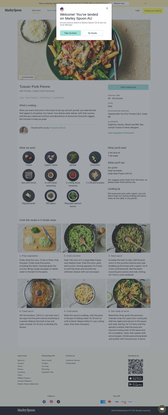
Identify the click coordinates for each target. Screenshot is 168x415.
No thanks (92, 33)
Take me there (70, 33)
